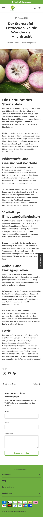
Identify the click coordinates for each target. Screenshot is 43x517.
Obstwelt (10, 511)
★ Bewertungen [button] (41, 261)
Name (7, 412)
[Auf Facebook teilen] (9, 373)
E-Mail (7, 422)
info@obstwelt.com (24, 2)
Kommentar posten (21, 453)
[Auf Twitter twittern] (4, 373)
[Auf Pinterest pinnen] (14, 373)
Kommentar (9, 433)
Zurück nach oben (20, 470)
